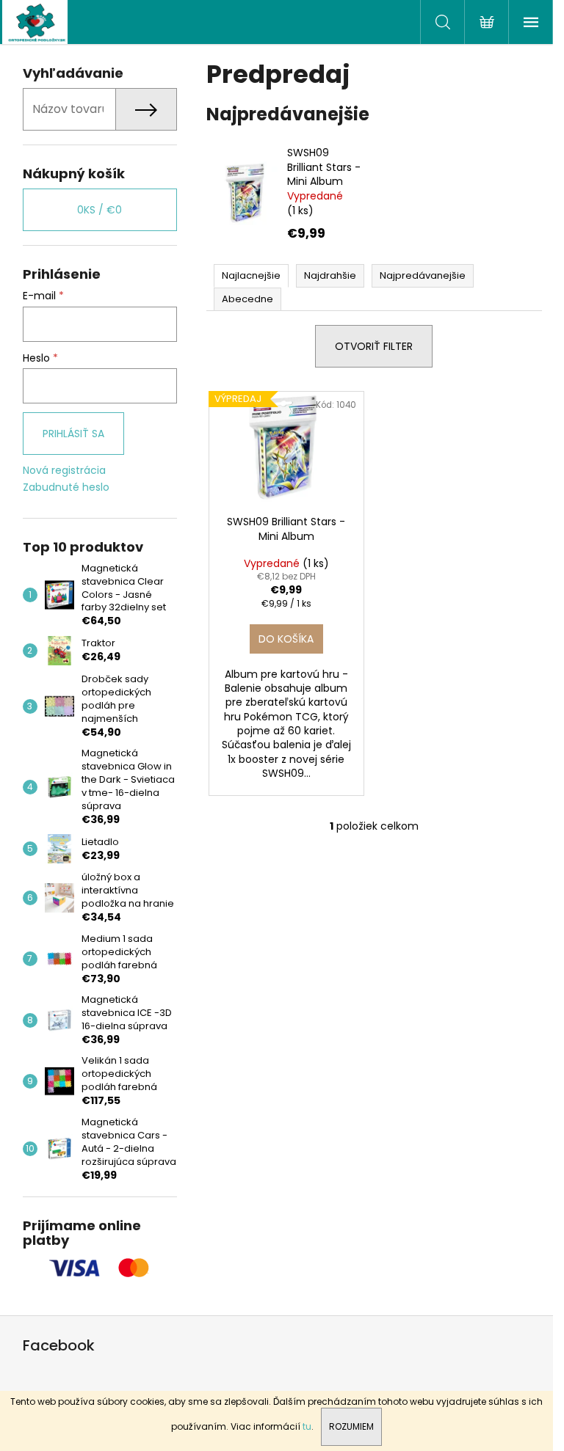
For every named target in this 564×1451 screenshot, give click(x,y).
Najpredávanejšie (423, 275)
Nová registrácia (64, 471)
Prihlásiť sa (73, 433)
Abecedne (247, 299)
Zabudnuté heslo (66, 487)
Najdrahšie (330, 275)
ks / (99, 209)
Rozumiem (351, 1426)
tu (307, 1426)
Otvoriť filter (374, 346)
